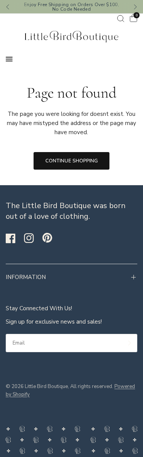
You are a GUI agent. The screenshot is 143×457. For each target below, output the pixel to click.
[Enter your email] (129, 343)
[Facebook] (14, 238)
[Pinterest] (50, 237)
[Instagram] (32, 238)
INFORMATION (26, 277)
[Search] (120, 18)
